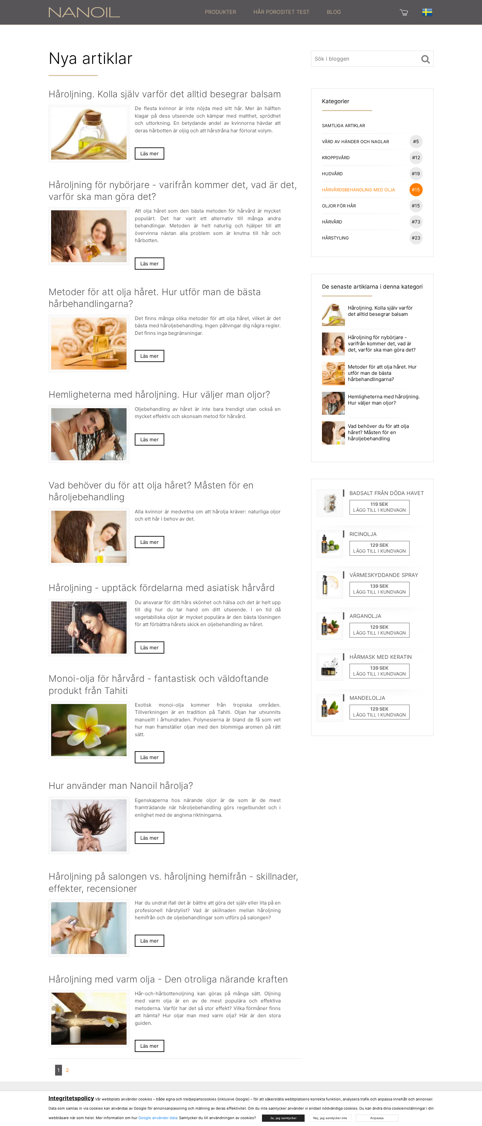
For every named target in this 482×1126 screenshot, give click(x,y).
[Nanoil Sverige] (84, 12)
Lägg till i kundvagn (379, 510)
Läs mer (149, 153)
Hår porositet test (281, 12)
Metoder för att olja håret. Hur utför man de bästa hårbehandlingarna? (382, 373)
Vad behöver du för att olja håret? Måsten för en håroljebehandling (378, 432)
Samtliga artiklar (343, 125)
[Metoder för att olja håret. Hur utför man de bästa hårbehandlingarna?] (333, 373)
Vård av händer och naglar (370, 141)
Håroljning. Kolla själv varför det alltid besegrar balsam (380, 311)
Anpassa (377, 1118)
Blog (334, 12)
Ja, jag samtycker (283, 1118)
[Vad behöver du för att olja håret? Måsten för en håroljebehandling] (333, 432)
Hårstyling (371, 237)
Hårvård (371, 221)
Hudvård (371, 173)
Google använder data (157, 1118)
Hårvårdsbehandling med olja (371, 189)
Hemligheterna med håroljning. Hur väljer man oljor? (384, 399)
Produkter (220, 12)
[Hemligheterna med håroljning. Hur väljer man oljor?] (333, 403)
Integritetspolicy (71, 1098)
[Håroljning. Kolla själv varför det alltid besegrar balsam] (333, 314)
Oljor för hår (371, 205)
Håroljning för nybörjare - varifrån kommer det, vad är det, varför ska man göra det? (382, 343)
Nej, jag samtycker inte (330, 1118)
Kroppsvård (371, 157)
